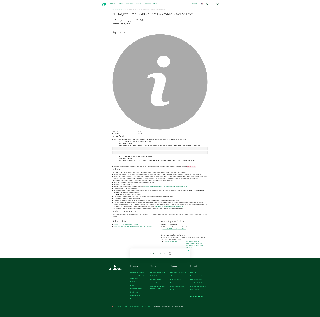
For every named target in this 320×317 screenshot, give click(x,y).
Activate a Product (196, 283)
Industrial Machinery (136, 288)
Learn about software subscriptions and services (194, 242)
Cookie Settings (145, 306)
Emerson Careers (175, 279)
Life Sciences (134, 292)
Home (114, 10)
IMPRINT (132, 306)
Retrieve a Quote (155, 279)
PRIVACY (137, 306)
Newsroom (173, 283)
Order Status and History (158, 276)
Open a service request (170, 241)
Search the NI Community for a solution (174, 229)
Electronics (133, 281)
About (172, 276)
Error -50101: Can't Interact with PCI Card (126, 224)
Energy (132, 285)
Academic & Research (137, 272)
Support (119, 10)
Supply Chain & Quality (177, 286)
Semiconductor (135, 295)
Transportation (135, 299)
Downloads (193, 272)
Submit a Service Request (198, 286)
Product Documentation (197, 276)
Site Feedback (194, 290)
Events (172, 290)
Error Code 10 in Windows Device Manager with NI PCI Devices (133, 226)
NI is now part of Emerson (178, 272)
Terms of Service (155, 283)
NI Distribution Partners (157, 272)
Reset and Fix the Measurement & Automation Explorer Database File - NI (165, 186)
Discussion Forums (196, 279)
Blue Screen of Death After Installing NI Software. (168, 207)
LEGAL (126, 306)
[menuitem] (113, 4)
